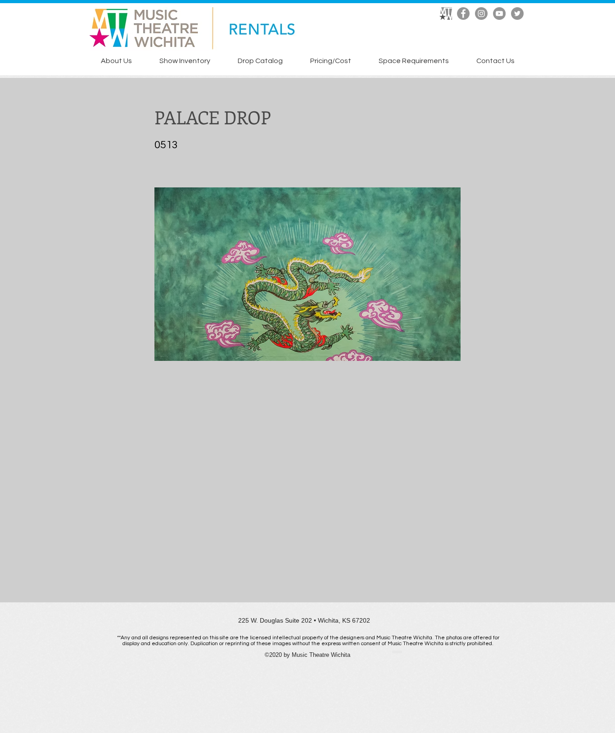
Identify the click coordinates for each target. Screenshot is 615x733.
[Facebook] (463, 13)
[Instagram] (481, 13)
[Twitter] (517, 13)
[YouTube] (499, 13)
